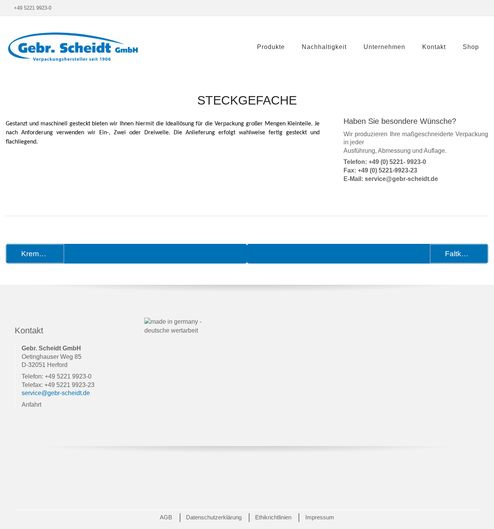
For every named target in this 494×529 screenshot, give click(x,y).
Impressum (319, 517)
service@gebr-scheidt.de (56, 393)
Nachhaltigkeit (324, 47)
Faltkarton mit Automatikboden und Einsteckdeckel (466, 254)
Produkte (271, 47)
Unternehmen (384, 47)
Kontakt (434, 47)
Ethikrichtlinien (273, 517)
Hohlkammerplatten (287, 66)
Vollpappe (272, 79)
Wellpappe (273, 93)
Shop (471, 47)
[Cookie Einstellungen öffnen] (17, 519)
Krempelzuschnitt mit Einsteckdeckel (42, 254)
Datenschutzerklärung (214, 517)
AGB (166, 517)
